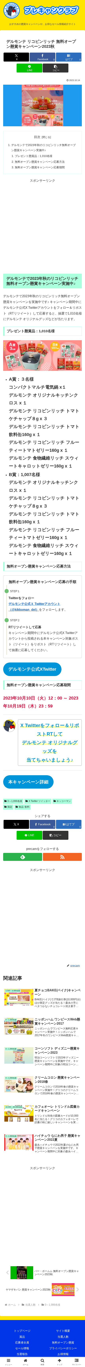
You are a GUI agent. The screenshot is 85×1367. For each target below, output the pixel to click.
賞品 (22, 1336)
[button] (55, 68)
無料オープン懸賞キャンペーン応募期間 (40, 167)
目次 (37, 137)
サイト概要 (63, 1330)
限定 (10, 807)
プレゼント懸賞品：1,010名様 (33, 156)
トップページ (22, 1330)
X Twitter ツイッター (39, 801)
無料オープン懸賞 (63, 1342)
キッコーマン (64, 801)
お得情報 (63, 1354)
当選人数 (63, 1336)
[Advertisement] (42, 226)
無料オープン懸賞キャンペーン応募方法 (40, 161)
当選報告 (22, 1354)
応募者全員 (22, 1342)
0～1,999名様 (15, 801)
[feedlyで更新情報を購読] (22, 857)
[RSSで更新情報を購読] (62, 857)
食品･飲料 (24, 807)
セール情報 (22, 1348)
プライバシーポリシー (63, 1348)
